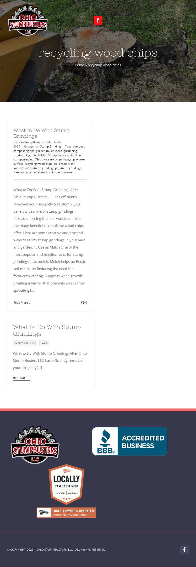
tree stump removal (26, 172)
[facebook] (98, 20)
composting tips (23, 151)
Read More (20, 303)
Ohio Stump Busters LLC (57, 155)
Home (79, 65)
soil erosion (61, 164)
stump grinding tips (45, 168)
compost (78, 146)
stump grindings (70, 168)
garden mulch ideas (49, 151)
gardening (70, 151)
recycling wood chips (38, 164)
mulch (36, 155)
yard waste (64, 172)
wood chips (48, 172)
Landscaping (21, 155)
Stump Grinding (50, 146)
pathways (65, 159)
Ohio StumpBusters (30, 142)
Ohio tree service (46, 159)
